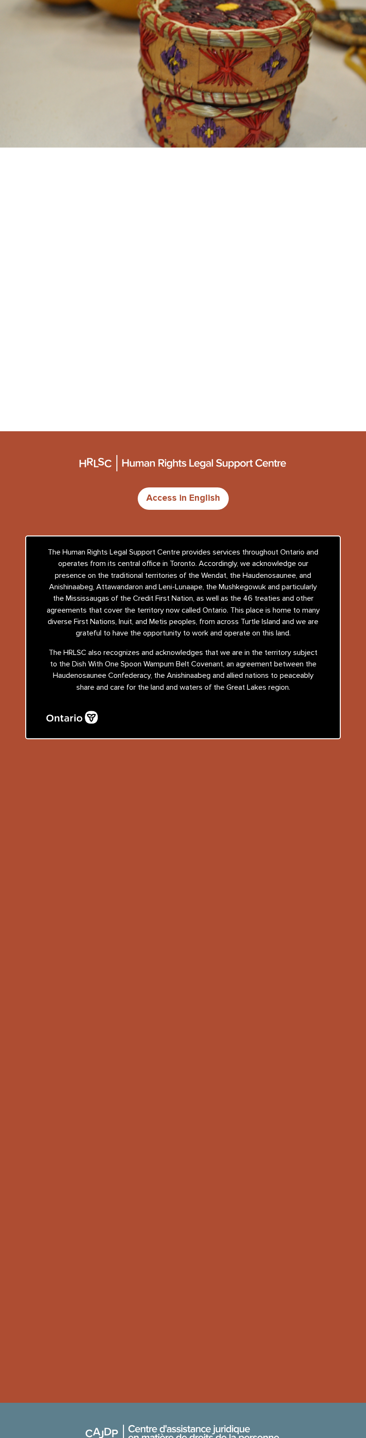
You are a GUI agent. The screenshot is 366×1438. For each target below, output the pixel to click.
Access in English (183, 498)
